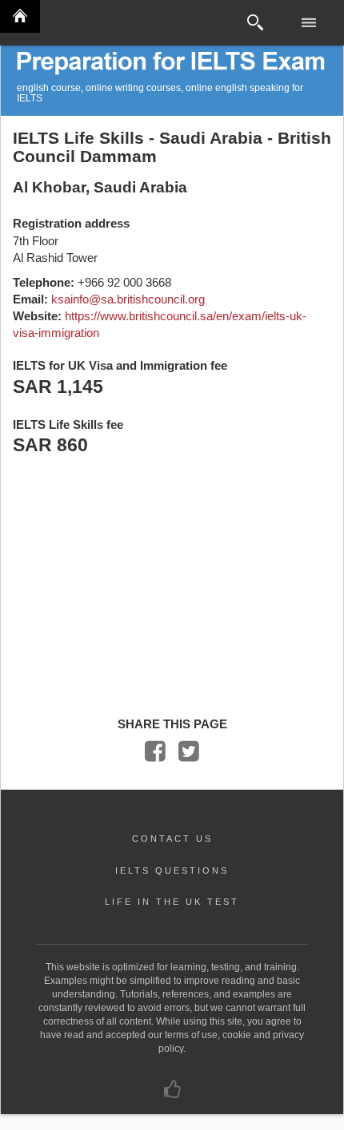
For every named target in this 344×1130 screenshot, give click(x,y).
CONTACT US (172, 838)
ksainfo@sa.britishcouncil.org (128, 299)
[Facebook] (155, 755)
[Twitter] (189, 755)
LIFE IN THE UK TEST (172, 901)
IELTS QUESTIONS (172, 870)
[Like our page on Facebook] (172, 1093)
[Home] (20, 16)
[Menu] (310, 22)
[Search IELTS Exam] (255, 22)
